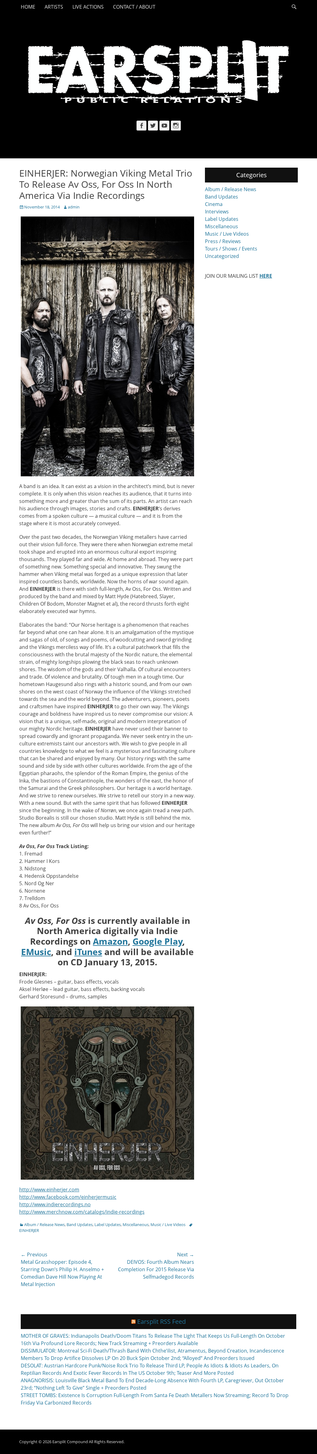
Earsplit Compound (70, 1441)
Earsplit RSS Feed (161, 1321)
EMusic (36, 952)
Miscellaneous (136, 1224)
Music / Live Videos (167, 1224)
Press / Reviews (223, 241)
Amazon (110, 941)
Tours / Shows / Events (231, 248)
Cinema (214, 204)
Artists (54, 6)
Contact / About (134, 6)
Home (28, 6)
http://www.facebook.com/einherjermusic (67, 1197)
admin (74, 207)
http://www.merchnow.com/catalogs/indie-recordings (82, 1211)
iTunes (88, 952)
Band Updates (80, 1224)
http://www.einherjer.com (49, 1189)
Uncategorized (222, 256)
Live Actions (88, 6)
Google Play (157, 941)
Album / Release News (44, 1224)
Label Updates (107, 1224)
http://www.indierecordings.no (55, 1204)
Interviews (217, 211)
